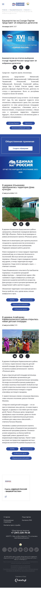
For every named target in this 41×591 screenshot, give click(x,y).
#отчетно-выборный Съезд (21, 128)
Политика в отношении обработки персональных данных (20, 569)
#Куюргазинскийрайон (20, 304)
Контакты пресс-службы (12, 525)
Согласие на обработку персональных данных (20, 570)
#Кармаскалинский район (20, 458)
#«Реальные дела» (21, 309)
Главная (4, 10)
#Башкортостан (27, 300)
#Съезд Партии (14, 123)
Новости (27, 10)
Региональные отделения (9, 521)
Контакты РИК (27, 520)
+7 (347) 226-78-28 (20, 532)
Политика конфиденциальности (20, 567)
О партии (7, 517)
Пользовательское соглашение (20, 565)
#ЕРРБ (12, 300)
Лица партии (26, 517)
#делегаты (28, 123)
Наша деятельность (16, 10)
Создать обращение (20, 148)
